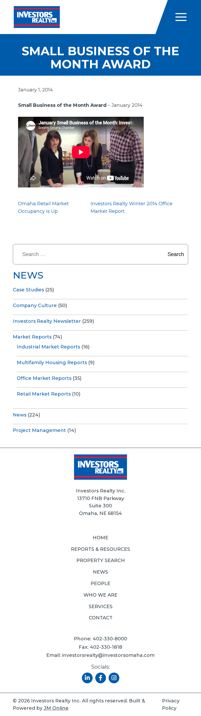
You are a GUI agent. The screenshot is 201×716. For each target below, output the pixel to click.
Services (101, 606)
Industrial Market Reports (48, 347)
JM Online (56, 708)
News (19, 415)
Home (100, 538)
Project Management (39, 430)
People (100, 583)
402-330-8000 (110, 639)
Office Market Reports (44, 378)
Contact (101, 618)
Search (176, 254)
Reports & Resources (100, 549)
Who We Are (100, 595)
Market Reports (32, 337)
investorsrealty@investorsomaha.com (108, 655)
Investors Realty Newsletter (47, 321)
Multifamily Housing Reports (52, 362)
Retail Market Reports (44, 394)
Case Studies (28, 290)
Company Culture (35, 305)
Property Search (100, 560)
